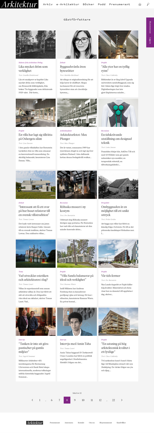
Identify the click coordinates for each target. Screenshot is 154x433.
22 (113, 400)
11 (92, 400)
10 (83, 400)
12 (100, 400)
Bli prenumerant (150, 27)
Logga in (150, 40)
